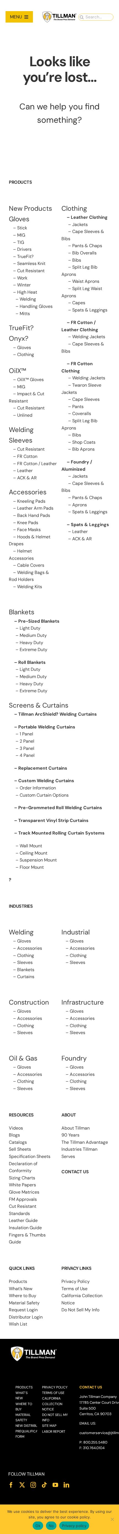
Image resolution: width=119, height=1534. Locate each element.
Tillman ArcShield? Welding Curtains (57, 714)
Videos (16, 1128)
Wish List (18, 1324)
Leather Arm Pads (35, 508)
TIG (20, 242)
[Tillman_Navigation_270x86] (59, 13)
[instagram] (33, 1485)
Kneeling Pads (31, 501)
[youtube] (55, 1485)
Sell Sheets (20, 1149)
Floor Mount (32, 867)
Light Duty (30, 628)
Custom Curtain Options (44, 795)
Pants (78, 406)
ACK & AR (27, 478)
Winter (24, 285)
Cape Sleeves (86, 399)
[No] (112, 1519)
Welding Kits (29, 587)
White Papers (22, 1185)
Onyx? (19, 338)
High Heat (27, 292)
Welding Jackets (88, 337)
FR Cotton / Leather (37, 464)
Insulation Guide (25, 1228)
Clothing (25, 354)
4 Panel (27, 755)
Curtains (25, 977)
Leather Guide (23, 1220)
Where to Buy (22, 1296)
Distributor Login (26, 1317)
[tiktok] (44, 1485)
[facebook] (11, 1485)
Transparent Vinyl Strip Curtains (53, 820)
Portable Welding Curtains (46, 727)
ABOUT (68, 1115)
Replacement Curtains (42, 768)
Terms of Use (74, 1289)
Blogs (14, 1135)
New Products (30, 208)
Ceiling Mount (33, 853)
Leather (25, 470)
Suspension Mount (38, 860)
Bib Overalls (84, 253)
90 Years (70, 1135)
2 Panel (27, 741)
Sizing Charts (22, 1178)
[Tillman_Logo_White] (34, 1348)
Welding (28, 299)
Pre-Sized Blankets (39, 621)
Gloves (24, 347)
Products (18, 1281)
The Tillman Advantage (84, 1142)
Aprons (79, 505)
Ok (37, 1525)
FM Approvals (23, 1199)
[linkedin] (66, 1485)
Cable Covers (30, 565)
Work (22, 278)
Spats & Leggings (89, 310)
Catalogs (18, 1142)
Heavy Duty (31, 642)
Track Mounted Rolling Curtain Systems (61, 833)
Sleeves (25, 962)
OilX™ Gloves (30, 379)
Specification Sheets (29, 1156)
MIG (21, 235)
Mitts (25, 313)
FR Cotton (27, 456)
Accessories (27, 492)
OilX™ (17, 370)
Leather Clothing (89, 217)
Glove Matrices (24, 1192)
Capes (78, 303)
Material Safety (24, 1303)
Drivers (24, 249)
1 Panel (26, 734)
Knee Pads (27, 523)
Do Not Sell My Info (80, 1310)
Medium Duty (33, 635)
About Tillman (75, 1128)
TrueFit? (25, 256)
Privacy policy (74, 1525)
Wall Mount (31, 846)
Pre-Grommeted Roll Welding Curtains (60, 808)
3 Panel (27, 748)
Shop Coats (83, 442)
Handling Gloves (36, 306)
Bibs (76, 260)
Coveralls (81, 413)
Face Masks (29, 529)
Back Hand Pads (33, 515)
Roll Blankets (32, 662)
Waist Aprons (85, 281)
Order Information (38, 788)
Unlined (24, 415)
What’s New (20, 1289)
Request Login (23, 1310)
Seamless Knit (31, 263)
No (51, 1525)
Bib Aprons (83, 449)
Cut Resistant (31, 271)
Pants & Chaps (87, 246)
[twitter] (22, 1485)
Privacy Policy (75, 1281)
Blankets (25, 970)
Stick (22, 228)
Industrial (75, 932)
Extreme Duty (33, 649)
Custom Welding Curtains (46, 781)
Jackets (80, 224)
